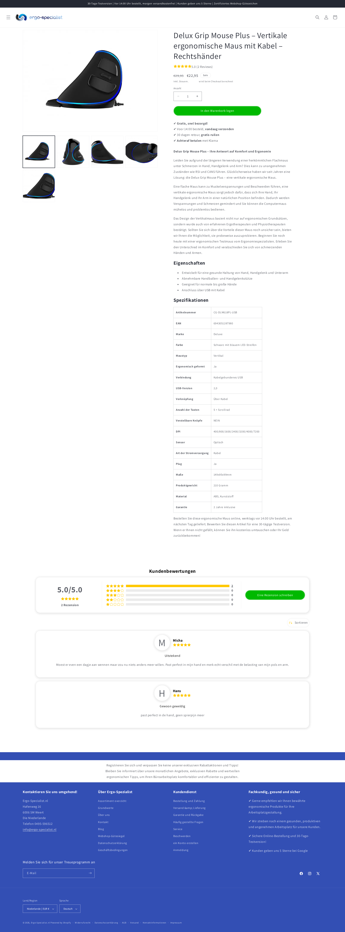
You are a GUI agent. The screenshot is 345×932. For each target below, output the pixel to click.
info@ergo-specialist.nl (40, 829)
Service (177, 829)
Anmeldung (180, 850)
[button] (8, 17)
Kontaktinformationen (154, 922)
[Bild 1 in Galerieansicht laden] (39, 152)
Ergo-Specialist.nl (40, 922)
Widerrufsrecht (83, 922)
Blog (101, 829)
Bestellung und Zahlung (189, 801)
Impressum (176, 922)
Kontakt (103, 822)
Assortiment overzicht (112, 801)
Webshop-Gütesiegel (111, 836)
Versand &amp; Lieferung (189, 808)
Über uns (104, 815)
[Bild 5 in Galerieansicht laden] (39, 186)
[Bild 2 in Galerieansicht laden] (73, 152)
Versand (193, 81)
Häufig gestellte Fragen (188, 822)
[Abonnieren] (90, 873)
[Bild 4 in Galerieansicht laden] (141, 152)
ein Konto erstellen (185, 843)
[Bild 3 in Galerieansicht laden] (107, 152)
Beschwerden (182, 836)
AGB (124, 922)
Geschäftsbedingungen (113, 850)
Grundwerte (106, 808)
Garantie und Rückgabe (188, 815)
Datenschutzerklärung (112, 843)
